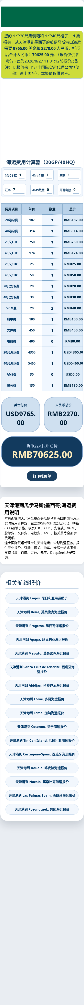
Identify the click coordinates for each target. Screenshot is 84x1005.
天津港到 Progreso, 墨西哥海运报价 (42, 626)
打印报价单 (42, 476)
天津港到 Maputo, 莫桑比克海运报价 (42, 653)
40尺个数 (38, 175)
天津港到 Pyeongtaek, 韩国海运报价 (42, 809)
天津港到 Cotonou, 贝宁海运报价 (42, 726)
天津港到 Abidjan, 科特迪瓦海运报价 (42, 685)
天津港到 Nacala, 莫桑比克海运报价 (42, 782)
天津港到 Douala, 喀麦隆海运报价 (42, 768)
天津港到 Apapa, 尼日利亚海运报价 (42, 639)
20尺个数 (11, 175)
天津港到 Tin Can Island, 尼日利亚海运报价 (42, 740)
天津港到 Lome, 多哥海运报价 (42, 699)
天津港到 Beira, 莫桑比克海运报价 (42, 612)
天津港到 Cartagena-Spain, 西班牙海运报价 (42, 754)
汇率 (8, 190)
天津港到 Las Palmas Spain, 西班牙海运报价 (42, 795)
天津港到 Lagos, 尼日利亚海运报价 (42, 598)
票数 (62, 175)
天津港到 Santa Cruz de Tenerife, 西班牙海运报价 (42, 669)
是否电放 (65, 190)
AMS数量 (38, 190)
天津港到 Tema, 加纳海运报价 (42, 713)
